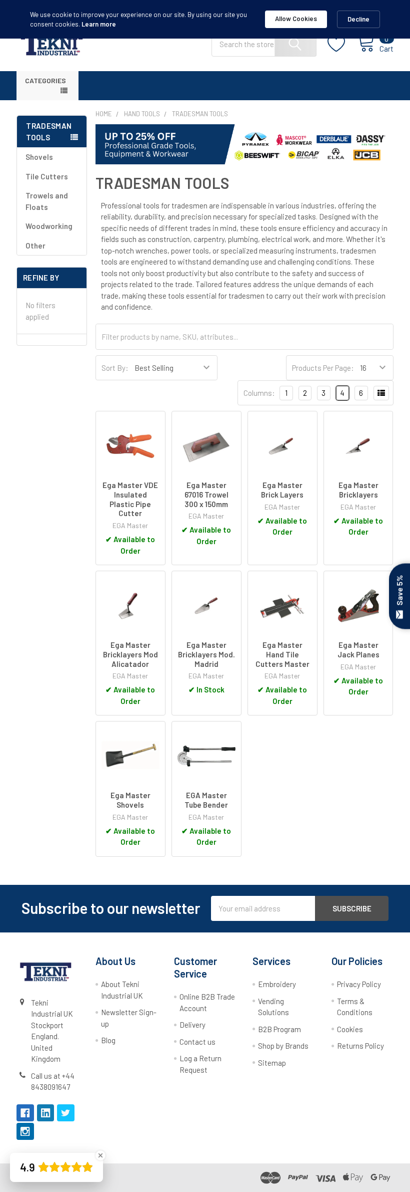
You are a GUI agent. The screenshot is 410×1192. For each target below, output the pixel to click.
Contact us (198, 1041)
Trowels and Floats (47, 201)
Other (36, 245)
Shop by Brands (283, 1045)
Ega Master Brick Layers (282, 490)
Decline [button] (359, 19)
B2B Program (279, 1029)
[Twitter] (65, 1113)
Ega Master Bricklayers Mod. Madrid (206, 654)
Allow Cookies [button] (296, 19)
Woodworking (49, 225)
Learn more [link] (99, 24)
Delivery (193, 1024)
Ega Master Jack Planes (359, 649)
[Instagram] (25, 1131)
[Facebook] (25, 1113)
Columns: (259, 392)
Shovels (39, 156)
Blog (108, 1040)
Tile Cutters (47, 176)
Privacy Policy (359, 984)
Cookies (350, 1029)
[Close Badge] (101, 1155)
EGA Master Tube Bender (206, 800)
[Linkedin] (45, 1113)
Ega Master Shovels (130, 800)
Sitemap (272, 1062)
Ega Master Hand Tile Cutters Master (283, 654)
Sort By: (115, 367)
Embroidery (277, 984)
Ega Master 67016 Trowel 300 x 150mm (206, 495)
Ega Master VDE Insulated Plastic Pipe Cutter (130, 499)
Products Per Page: (323, 367)
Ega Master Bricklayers (358, 490)
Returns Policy (360, 1045)
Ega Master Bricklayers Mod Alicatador (130, 654)
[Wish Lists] (342, 44)
